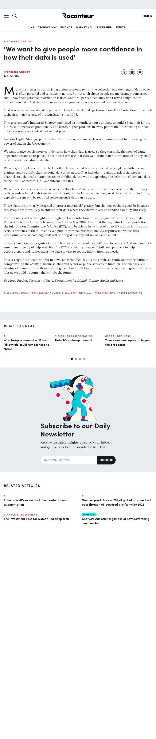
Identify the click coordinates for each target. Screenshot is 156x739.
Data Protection (130, 293)
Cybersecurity (105, 293)
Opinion (89, 514)
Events (120, 27)
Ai (5, 336)
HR (32, 27)
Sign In (147, 16)
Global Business (118, 336)
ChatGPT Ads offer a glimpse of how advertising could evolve (115, 520)
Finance (66, 27)
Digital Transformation (74, 336)
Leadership (104, 27)
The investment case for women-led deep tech (36, 518)
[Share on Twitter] (124, 72)
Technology (47, 27)
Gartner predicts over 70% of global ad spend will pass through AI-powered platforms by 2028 (116, 502)
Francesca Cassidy (17, 71)
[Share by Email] (140, 72)
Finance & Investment (20, 514)
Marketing (84, 27)
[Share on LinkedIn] (132, 72)
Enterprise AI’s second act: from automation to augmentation (36, 502)
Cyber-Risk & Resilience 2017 (71, 293)
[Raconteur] (78, 15)
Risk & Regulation (18, 41)
